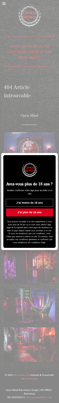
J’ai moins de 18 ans (29, 202)
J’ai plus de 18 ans (30, 212)
